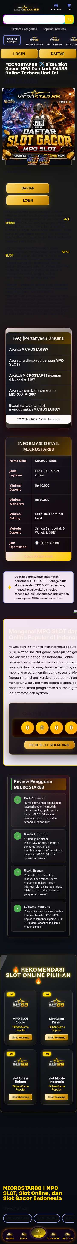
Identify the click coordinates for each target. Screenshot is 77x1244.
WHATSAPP (53, 1238)
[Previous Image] (5, 124)
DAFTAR (58, 53)
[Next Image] (71, 124)
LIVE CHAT (67, 1238)
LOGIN (19, 53)
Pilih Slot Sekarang (49, 745)
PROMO (10, 1238)
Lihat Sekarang (20, 1037)
